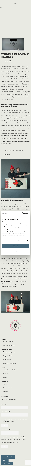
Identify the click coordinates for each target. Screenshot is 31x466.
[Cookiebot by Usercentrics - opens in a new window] (22, 213)
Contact (5, 391)
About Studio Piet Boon (10, 370)
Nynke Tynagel (5, 281)
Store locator (7, 359)
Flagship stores (7, 356)
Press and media (8, 388)
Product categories (9, 352)
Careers (5, 384)
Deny (15, 251)
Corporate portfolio (9, 345)
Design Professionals (9, 363)
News (5, 377)
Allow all (15, 246)
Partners (5, 374)
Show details (22, 241)
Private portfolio (8, 341)
